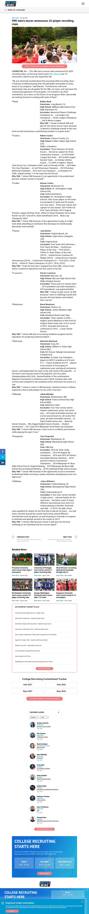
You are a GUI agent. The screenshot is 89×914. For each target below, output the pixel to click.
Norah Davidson (42, 744)
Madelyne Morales (43, 796)
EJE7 (38, 810)
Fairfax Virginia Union (44, 779)
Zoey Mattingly (42, 754)
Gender (33, 717)
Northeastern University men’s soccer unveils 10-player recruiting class (21, 595)
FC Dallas (40, 758)
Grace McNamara (42, 807)
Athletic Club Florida (44, 726)
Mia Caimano (41, 733)
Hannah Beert (41, 817)
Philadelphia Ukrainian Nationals (47, 789)
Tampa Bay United (42, 737)
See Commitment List (44, 829)
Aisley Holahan (42, 775)
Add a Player (44, 873)
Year (42, 717)
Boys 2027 (27, 691)
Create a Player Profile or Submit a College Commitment (44, 66)
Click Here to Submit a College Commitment (44, 698)
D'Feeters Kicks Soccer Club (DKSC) (48, 821)
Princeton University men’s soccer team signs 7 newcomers (22, 570)
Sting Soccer (41, 800)
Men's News (15, 18)
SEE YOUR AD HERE (44, 668)
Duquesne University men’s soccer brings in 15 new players (66, 595)
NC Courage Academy (43, 768)
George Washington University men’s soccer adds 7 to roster (43, 595)
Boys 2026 (61, 691)
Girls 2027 (27, 684)
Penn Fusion (40, 747)
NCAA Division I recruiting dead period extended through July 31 (66, 570)
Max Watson (55, 74)
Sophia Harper (42, 786)
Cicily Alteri (40, 765)
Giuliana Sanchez (43, 723)
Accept (12, 911)
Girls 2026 (61, 684)
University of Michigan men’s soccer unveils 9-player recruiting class (43, 570)
